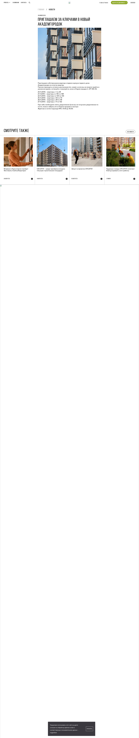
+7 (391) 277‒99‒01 (103, 3)
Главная (41, 10)
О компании (16, 2)
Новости (52, 10)
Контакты (23, 2)
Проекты (6, 2)
